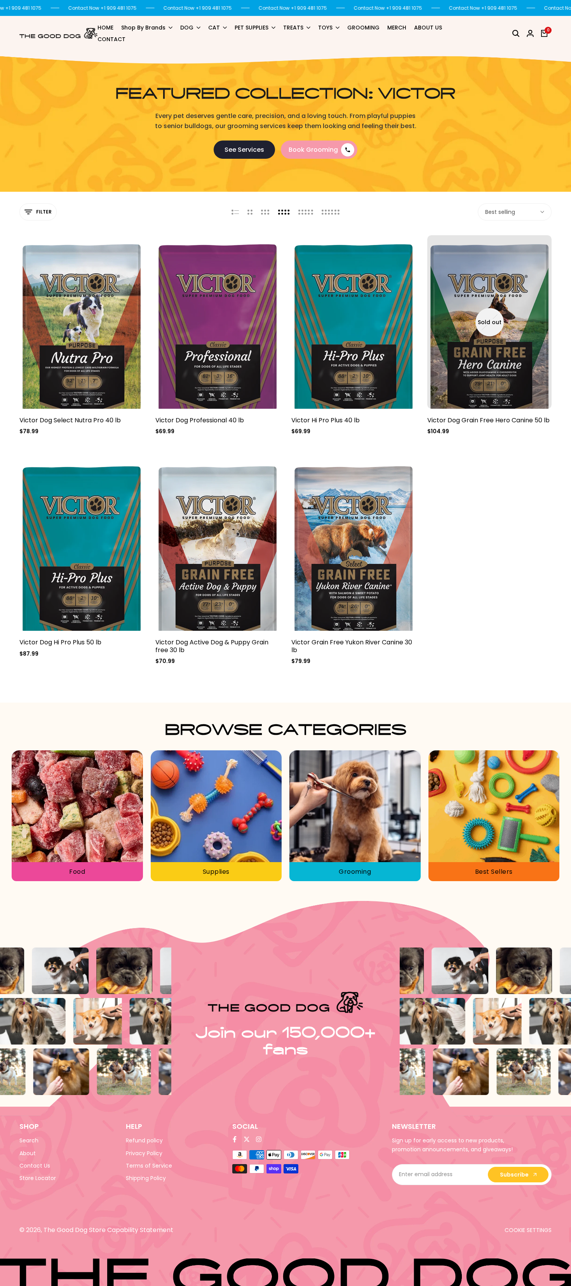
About (27, 1153)
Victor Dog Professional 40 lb (199, 420)
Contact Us (34, 1166)
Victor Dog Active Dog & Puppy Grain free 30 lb (211, 646)
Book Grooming (313, 149)
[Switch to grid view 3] (265, 211)
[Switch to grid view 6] (330, 211)
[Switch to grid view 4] (284, 211)
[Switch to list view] (235, 211)
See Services (244, 149)
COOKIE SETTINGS (528, 1230)
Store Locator (37, 1178)
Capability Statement (140, 1229)
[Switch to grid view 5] (305, 211)
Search (28, 1140)
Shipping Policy (146, 1178)
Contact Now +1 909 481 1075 (102, 8)
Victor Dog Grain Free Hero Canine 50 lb (488, 420)
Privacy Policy (144, 1153)
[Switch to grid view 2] (249, 211)
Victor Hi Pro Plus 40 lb (325, 420)
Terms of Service (149, 1166)
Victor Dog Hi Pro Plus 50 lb (60, 642)
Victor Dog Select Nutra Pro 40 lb (70, 420)
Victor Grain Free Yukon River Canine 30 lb (351, 646)
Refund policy (144, 1140)
